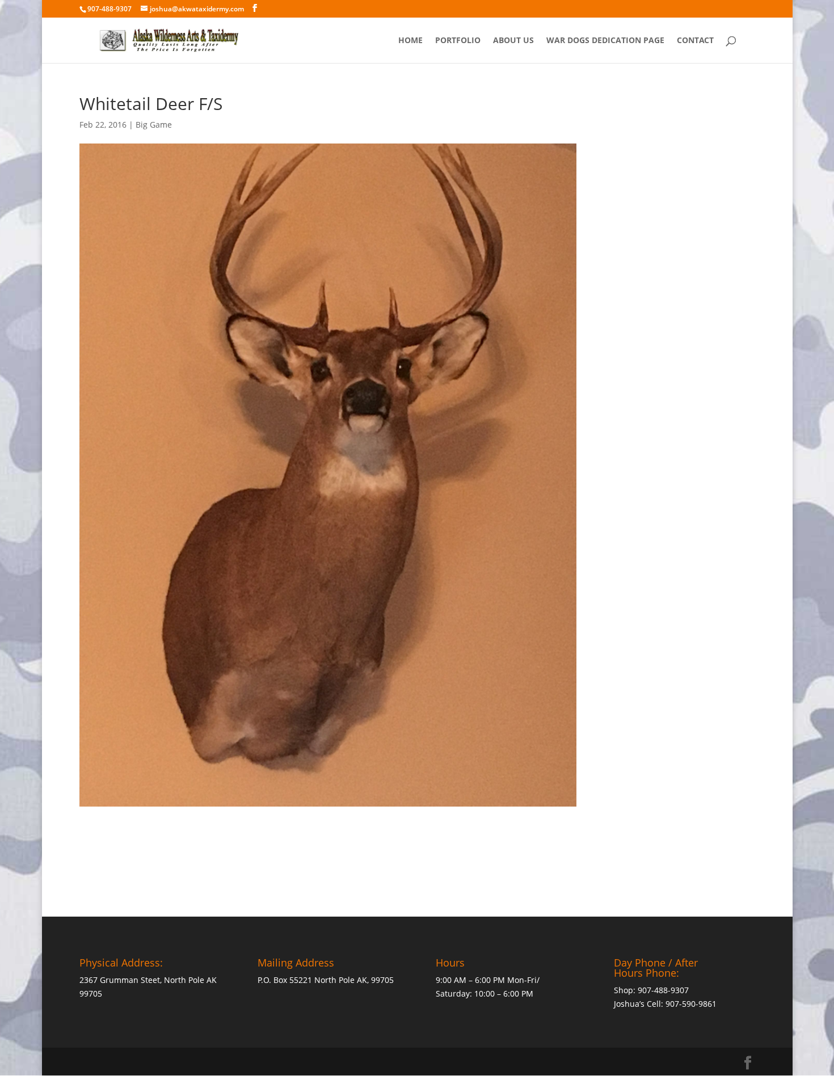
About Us (513, 40)
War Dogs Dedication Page (605, 40)
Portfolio (458, 40)
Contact (695, 40)
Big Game (154, 124)
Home (410, 40)
